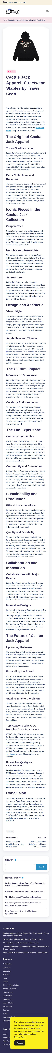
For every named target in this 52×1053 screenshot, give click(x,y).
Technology (7, 1006)
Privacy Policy (8, 1045)
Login (5, 1034)
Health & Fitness (9, 989)
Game (5, 982)
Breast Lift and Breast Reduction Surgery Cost (25, 891)
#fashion (10, 831)
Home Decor (8, 992)
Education (7, 971)
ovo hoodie (11, 754)
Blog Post (7, 1041)
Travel (5, 1013)
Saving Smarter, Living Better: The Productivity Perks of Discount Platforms (25, 884)
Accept (20, 1043)
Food (5, 978)
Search (9, 859)
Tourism (6, 1010)
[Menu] (47, 11)
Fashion (11, 71)
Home (5, 20)
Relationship (8, 999)
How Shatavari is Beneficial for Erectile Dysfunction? (21, 912)
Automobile (7, 964)
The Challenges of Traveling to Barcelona (23, 897)
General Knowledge (11, 985)
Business (6, 967)
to (10, 818)
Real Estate (7, 996)
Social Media (8, 1003)
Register (6, 1037)
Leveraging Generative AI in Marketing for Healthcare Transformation (23, 904)
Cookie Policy (19, 1037)
